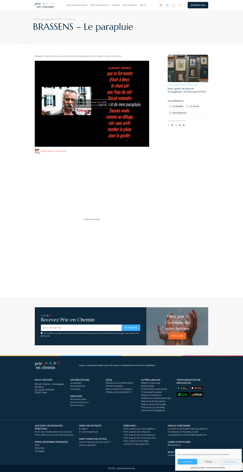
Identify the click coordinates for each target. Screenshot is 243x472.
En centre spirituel (88, 432)
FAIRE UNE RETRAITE (90, 426)
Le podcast (177, 106)
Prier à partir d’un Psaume (136, 432)
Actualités (45, 19)
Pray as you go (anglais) (153, 407)
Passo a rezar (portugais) (153, 404)
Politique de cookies (198, 467)
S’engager (40, 451)
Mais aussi (76, 396)
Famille (116, 5)
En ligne (83, 429)
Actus (143, 5)
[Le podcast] (161, 5)
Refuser (208, 461)
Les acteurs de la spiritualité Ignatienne (187, 429)
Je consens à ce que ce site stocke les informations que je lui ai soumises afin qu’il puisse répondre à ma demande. (90, 334)
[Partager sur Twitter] (172, 124)
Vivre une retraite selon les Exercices (53, 432)
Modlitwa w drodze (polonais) (156, 398)
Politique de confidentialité (215, 467)
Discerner (40, 448)
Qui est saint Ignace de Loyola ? (95, 442)
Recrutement (77, 405)
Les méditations (79, 380)
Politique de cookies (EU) (118, 392)
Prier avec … (130, 426)
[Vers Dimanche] (167, 5)
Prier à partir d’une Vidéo (136, 441)
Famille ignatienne (179, 426)
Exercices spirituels (76, 5)
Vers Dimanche (77, 386)
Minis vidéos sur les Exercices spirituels (54, 435)
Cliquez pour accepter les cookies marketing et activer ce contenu (92, 103)
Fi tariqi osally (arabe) (151, 392)
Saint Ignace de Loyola (93, 439)
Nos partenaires (78, 399)
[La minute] (173, 5)
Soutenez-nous (198, 5)
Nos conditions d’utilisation (119, 389)
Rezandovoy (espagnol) (153, 410)
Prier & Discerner (99, 5)
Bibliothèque (174, 445)
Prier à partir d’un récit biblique (139, 429)
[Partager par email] (179, 124)
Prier (37, 445)
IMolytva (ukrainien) (151, 395)
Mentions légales (114, 386)
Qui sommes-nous (79, 402)
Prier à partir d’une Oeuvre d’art (139, 438)
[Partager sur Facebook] (169, 124)
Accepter (187, 461)
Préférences (229, 461)
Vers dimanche (179, 113)
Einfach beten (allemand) (154, 389)
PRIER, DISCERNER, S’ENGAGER (51, 442)
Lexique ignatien (87, 445)
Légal (109, 380)
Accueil (36, 19)
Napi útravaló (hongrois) (153, 401)
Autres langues (150, 380)
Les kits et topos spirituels (136, 444)
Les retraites (129, 5)
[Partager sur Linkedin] (176, 124)
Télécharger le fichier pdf (53, 151)
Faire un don (177, 336)
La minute (194, 106)
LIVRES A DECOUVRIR (179, 442)
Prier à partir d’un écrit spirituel (139, 435)
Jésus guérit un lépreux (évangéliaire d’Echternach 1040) (187, 90)
